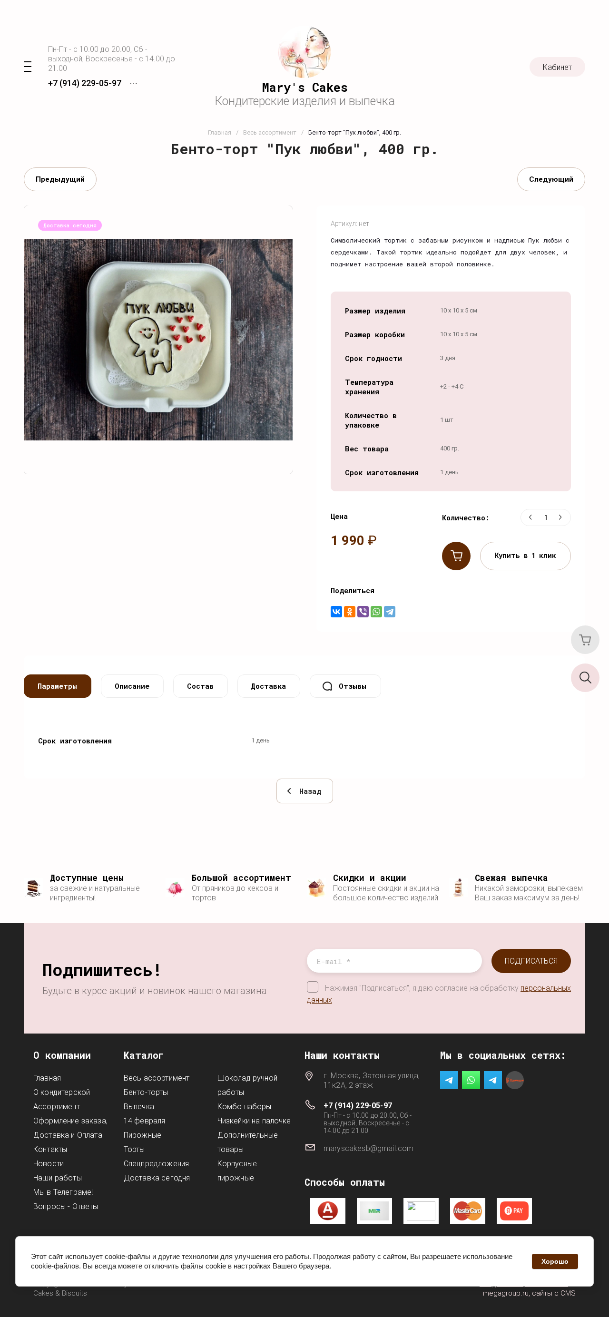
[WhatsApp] (376, 611)
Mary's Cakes (305, 87)
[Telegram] (389, 611)
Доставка (268, 686)
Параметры (57, 686)
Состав (200, 686)
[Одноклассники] (349, 611)
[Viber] (363, 611)
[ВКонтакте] (336, 611)
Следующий (551, 179)
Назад (310, 791)
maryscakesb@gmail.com (368, 1148)
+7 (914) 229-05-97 (84, 83)
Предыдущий (60, 179)
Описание (132, 686)
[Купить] (456, 556)
